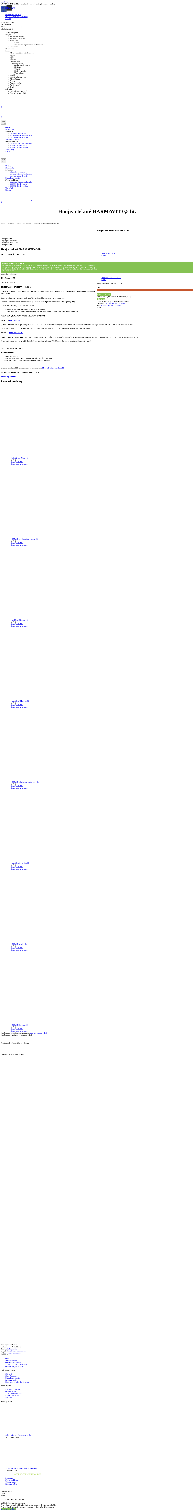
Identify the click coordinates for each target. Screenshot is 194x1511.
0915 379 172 (12, 1349)
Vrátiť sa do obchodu (8, 1509)
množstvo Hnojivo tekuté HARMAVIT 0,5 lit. (113, 297)
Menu (3, 121)
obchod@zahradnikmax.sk (16, 1351)
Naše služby (9, 129)
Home (3, 223)
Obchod (8, 127)
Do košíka (101, 299)
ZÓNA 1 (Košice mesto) (18, 145)
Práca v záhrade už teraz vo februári (18, 1435)
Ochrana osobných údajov (19, 137)
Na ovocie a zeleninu (24, 223)
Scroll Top (4, 2)
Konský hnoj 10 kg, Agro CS (20, 620)
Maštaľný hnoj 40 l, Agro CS (20, 458)
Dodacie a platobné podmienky (16, 17)
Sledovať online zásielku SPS (53, 368)
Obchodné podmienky (18, 133)
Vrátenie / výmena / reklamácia (21, 135)
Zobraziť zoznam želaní (38, 1033)
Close (4, 123)
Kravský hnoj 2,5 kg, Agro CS (20, 863)
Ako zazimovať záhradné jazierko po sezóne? (21, 1468)
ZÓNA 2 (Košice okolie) (19, 147)
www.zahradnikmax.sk (13, 1353)
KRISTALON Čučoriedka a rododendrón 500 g (25, 782)
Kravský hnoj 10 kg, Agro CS (20, 701)
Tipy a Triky (9, 149)
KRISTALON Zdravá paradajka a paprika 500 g (25, 539)
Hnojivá (11, 223)
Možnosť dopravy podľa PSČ (104, 294)
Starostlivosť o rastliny (13, 15)
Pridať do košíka (17, 462)
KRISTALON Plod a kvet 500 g (20, 1025)
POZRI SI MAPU (16, 320)
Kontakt (8, 19)
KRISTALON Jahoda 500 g (19, 944)
